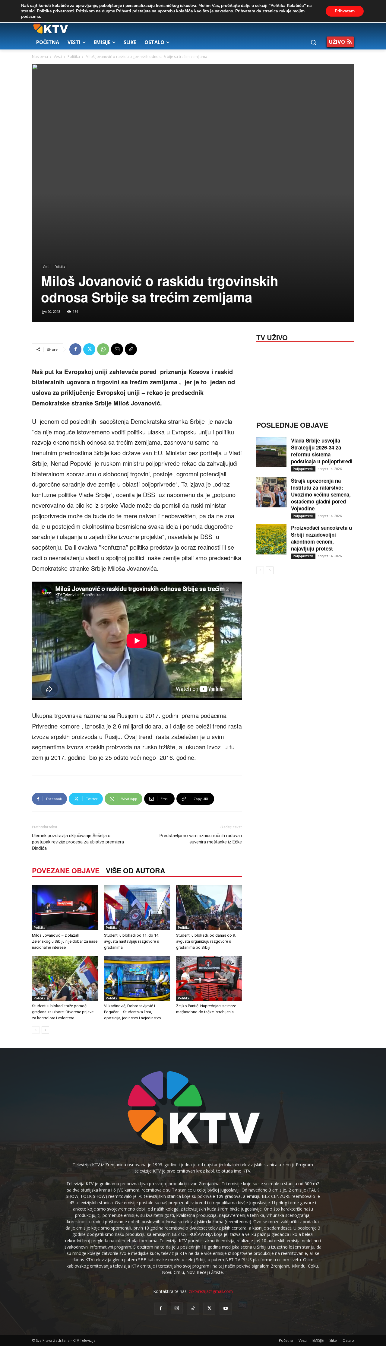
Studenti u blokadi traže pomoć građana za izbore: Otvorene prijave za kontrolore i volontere (62, 1012)
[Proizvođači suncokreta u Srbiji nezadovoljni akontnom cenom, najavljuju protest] (271, 539)
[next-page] (45, 1030)
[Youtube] (226, 1309)
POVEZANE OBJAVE (66, 870)
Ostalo (348, 1340)
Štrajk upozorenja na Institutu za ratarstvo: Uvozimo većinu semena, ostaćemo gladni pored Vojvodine (321, 494)
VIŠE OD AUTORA (135, 870)
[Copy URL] (131, 349)
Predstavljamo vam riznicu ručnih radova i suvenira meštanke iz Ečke (201, 839)
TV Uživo (272, 337)
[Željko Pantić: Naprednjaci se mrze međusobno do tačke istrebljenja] (209, 978)
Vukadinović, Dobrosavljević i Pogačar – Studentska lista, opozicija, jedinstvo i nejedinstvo (132, 1012)
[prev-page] (36, 1030)
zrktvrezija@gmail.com (211, 1291)
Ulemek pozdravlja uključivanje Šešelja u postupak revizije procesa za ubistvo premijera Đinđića (78, 842)
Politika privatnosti (55, 11)
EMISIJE (318, 1340)
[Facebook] (75, 349)
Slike (333, 1340)
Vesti (58, 56)
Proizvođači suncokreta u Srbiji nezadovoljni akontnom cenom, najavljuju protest (321, 538)
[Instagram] (177, 1308)
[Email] (117, 349)
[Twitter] (89, 349)
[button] (313, 42)
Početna (286, 1340)
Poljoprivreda (303, 469)
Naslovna (40, 56)
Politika (74, 56)
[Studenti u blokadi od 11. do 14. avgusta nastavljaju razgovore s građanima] (137, 907)
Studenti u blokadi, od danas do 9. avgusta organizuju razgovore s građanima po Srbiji (206, 941)
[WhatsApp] (103, 349)
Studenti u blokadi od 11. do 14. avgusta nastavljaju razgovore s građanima (131, 941)
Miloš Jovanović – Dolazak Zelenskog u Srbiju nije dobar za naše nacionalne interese (64, 941)
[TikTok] (193, 1309)
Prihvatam (345, 11)
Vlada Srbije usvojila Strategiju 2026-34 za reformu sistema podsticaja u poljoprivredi (322, 451)
